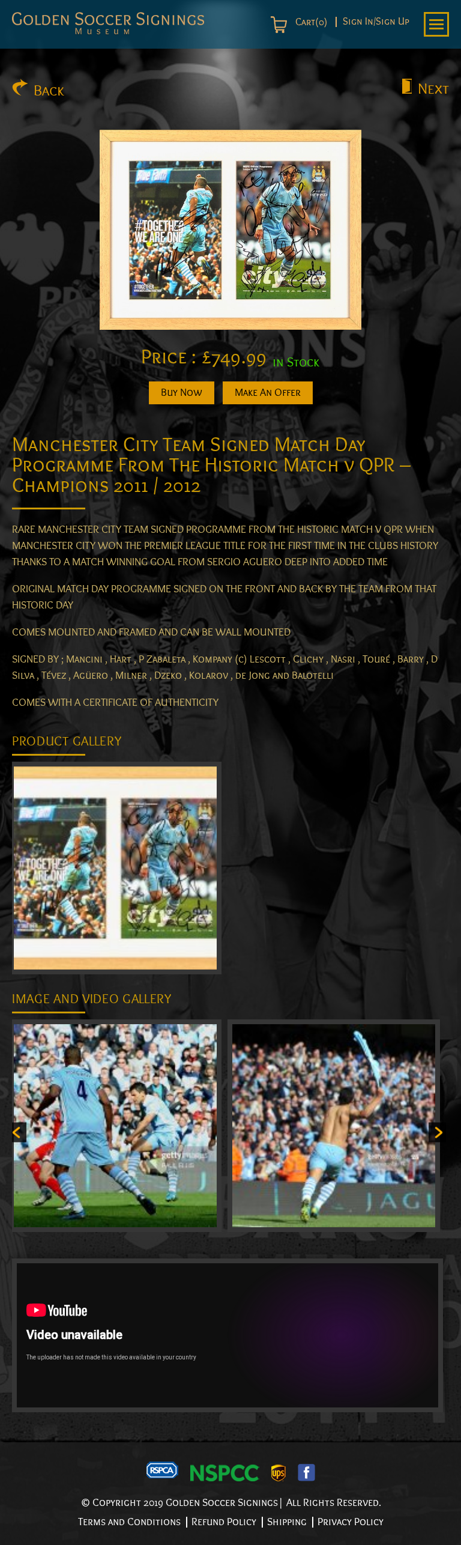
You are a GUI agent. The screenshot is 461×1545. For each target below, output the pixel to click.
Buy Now (181, 392)
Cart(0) (310, 22)
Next (433, 89)
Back (49, 91)
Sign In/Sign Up (376, 22)
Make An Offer (268, 392)
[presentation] (17, 1132)
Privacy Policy (351, 1522)
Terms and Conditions (129, 1522)
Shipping (287, 1522)
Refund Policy (223, 1522)
